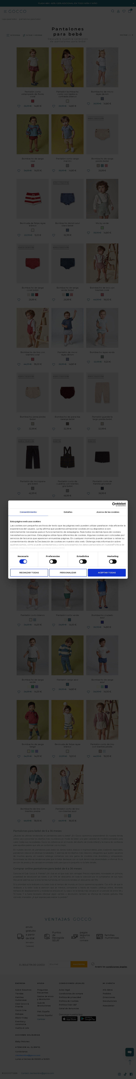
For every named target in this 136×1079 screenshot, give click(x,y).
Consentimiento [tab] (28, 512)
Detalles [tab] (68, 512)
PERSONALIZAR (68, 572)
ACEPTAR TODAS (107, 572)
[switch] (53, 561)
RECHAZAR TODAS (29, 572)
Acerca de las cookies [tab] (108, 512)
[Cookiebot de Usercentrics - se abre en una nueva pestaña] (114, 504)
